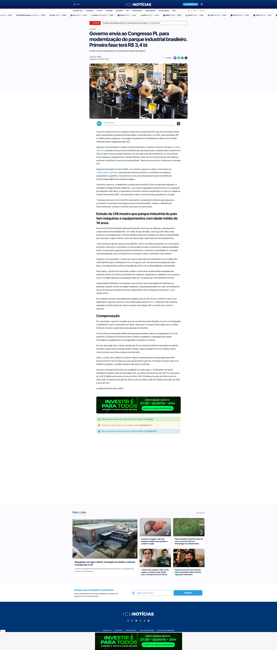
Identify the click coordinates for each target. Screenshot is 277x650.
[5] (189, 558)
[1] (104, 538)
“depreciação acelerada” (107, 172)
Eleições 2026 (77, 10)
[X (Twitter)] (197, 11)
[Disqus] (138, 467)
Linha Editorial (131, 630)
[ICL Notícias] (138, 4)
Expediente (118, 630)
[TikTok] (200, 11)
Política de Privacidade (165, 630)
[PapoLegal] (175, 57)
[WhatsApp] (178, 57)
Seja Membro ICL (190, 4)
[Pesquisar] (201, 4)
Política (99, 10)
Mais (174, 10)
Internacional (137, 10)
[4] (155, 558)
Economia (109, 10)
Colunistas (89, 10)
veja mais (199, 513)
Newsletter (107, 630)
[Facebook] (191, 11)
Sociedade (119, 10)
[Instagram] (188, 11)
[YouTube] (194, 11)
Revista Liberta (164, 10)
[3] (189, 527)
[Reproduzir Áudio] (99, 123)
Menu (78, 4)
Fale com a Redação (147, 630)
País (127, 10)
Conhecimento (150, 10)
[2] (155, 527)
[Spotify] (203, 11)
